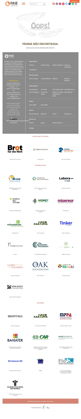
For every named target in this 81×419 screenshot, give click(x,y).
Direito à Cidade (33, 78)
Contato (31, 128)
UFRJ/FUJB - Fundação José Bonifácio (15, 395)
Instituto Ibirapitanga (15, 325)
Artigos (43, 123)
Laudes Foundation (15, 275)
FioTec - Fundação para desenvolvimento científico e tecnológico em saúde (65, 371)
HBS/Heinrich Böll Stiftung (15, 210)
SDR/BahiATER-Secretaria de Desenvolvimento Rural (15, 348)
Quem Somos (33, 61)
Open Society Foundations (15, 297)
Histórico (31, 65)
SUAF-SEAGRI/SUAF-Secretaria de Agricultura (65, 348)
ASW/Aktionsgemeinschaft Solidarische (15, 189)
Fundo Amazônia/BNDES (40, 325)
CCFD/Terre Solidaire (65, 159)
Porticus (15, 254)
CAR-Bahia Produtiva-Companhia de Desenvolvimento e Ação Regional (40, 348)
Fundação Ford (40, 159)
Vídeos (54, 114)
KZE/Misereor (66, 210)
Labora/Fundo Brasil (65, 188)
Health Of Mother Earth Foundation (40, 211)
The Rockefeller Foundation (40, 254)
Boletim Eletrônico (58, 123)
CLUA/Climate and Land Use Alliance (40, 189)
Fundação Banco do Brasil (15, 370)
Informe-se (32, 119)
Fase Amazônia (33, 89)
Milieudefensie (15, 233)
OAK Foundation (40, 275)
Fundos (31, 101)
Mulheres (55, 78)
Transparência (33, 69)
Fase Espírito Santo (58, 89)
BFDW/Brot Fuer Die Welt (15, 159)
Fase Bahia (44, 89)
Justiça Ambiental (46, 78)
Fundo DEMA (32, 105)
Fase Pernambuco (34, 92)
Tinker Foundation (66, 233)
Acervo (31, 110)
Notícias (31, 123)
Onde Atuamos (33, 86)
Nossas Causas (33, 75)
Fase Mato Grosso (69, 89)
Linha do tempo (45, 65)
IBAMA (40, 370)
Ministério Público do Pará (65, 325)
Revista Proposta (34, 114)
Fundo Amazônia (40, 233)
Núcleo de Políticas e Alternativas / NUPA (58, 94)
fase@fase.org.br (15, 98)
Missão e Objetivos (58, 65)
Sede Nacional (68, 92)
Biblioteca (43, 114)
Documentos (67, 114)
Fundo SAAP (44, 105)
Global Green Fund (66, 254)
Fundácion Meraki (66, 275)
